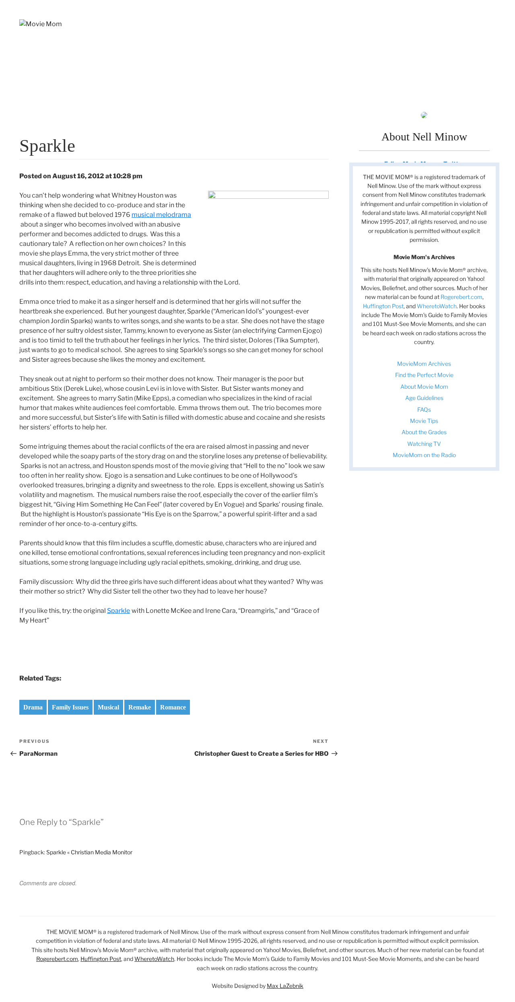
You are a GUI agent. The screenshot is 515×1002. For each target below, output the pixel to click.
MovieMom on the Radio (424, 455)
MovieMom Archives (424, 363)
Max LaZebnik (285, 985)
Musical (108, 707)
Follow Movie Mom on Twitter (424, 163)
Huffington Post (383, 306)
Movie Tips (424, 420)
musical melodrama (161, 215)
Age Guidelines (424, 397)
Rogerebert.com (461, 296)
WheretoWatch (437, 306)
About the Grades (424, 432)
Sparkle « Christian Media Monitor (89, 852)
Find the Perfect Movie (424, 374)
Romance (173, 707)
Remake (139, 707)
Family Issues (70, 707)
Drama (33, 707)
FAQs (424, 409)
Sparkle (118, 610)
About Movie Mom (424, 386)
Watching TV (424, 443)
